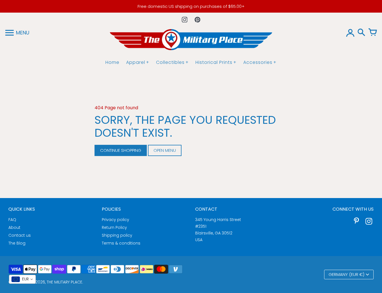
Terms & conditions (121, 243)
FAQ (12, 219)
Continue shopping (120, 150)
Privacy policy (115, 219)
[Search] (361, 33)
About (14, 227)
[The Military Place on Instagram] (369, 222)
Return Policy (114, 227)
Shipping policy (117, 235)
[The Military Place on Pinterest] (356, 222)
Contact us (19, 235)
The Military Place (64, 282)
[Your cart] (372, 33)
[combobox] (22, 279)
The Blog (16, 243)
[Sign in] (350, 33)
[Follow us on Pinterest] (197, 19)
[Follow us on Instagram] (184, 19)
